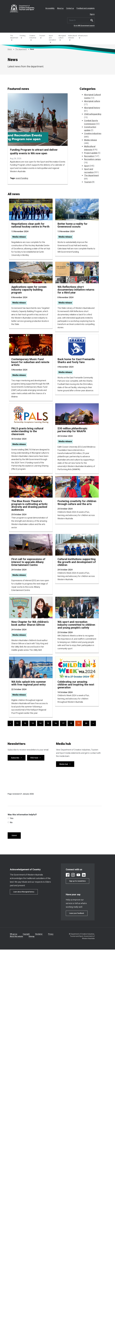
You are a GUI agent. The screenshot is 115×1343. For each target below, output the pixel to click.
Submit (14, 835)
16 (56, 723)
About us (60, 8)
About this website (16, 936)
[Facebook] (67, 875)
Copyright (26, 934)
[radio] (8, 818)
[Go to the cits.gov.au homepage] (22, 8)
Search (92, 20)
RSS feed (34, 757)
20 (86, 723)
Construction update (90, 129)
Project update (90, 152)
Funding (22, 36)
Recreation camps (92, 159)
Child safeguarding (92, 114)
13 (33, 723)
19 (78, 723)
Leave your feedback (76, 913)
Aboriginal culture (62, 37)
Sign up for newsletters (77, 881)
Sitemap (31, 936)
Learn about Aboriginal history (23, 892)
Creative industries (32, 37)
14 (40, 723)
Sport (86, 165)
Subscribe (15, 757)
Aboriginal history (92, 107)
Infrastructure (81, 36)
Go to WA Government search (84, 26)
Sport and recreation (52, 38)
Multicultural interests (71, 37)
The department (13, 37)
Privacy (50, 934)
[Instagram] (73, 875)
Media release (90, 140)
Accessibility (49, 8)
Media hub (63, 764)
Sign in (92, 14)
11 (17, 723)
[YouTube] (78, 875)
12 (25, 723)
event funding (22, 178)
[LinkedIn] (84, 875)
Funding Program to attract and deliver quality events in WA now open (34, 151)
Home (10, 49)
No (11, 822)
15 (48, 723)
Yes (11, 818)
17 (63, 723)
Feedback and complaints (86, 8)
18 (71, 723)
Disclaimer (39, 934)
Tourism (42, 36)
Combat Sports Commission (91, 122)
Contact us (70, 8)
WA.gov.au (13, 934)
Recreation (89, 156)
